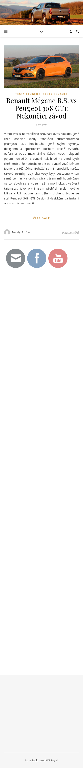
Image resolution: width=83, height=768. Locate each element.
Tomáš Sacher (21, 232)
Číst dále (41, 218)
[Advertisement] (34, 344)
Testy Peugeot (27, 94)
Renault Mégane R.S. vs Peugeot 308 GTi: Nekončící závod (41, 108)
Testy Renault (55, 94)
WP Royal (52, 760)
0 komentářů (70, 232)
